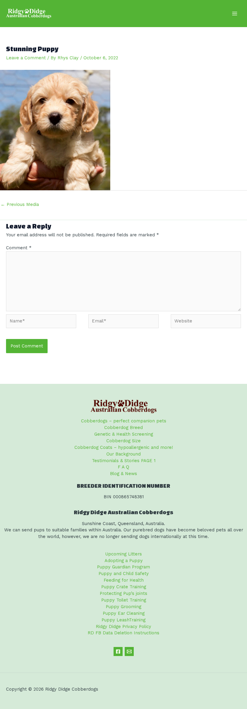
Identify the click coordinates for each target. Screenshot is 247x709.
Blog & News (123, 473)
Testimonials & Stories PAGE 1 (123, 460)
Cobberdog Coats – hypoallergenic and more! (123, 447)
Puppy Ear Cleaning (124, 613)
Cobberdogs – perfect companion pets (123, 421)
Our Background (123, 454)
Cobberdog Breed (123, 427)
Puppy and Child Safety (123, 573)
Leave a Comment (26, 58)
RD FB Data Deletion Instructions (123, 633)
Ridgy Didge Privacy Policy (123, 626)
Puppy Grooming (123, 606)
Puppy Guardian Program (123, 567)
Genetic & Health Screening (123, 434)
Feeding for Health (124, 580)
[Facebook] (118, 651)
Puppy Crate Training (123, 586)
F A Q (123, 467)
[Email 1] (129, 651)
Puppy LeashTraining (123, 620)
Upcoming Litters (123, 554)
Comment (19, 247)
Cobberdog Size (123, 440)
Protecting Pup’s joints (123, 593)
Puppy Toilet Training (123, 600)
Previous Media (20, 204)
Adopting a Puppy (124, 560)
